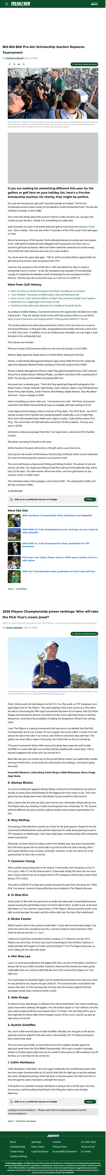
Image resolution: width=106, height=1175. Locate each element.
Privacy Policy (60, 1146)
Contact (57, 1142)
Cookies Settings (18, 1156)
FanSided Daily (17, 1146)
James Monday (14, 627)
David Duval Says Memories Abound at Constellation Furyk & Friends (46, 305)
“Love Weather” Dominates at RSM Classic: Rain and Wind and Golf (45, 294)
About (13, 1142)
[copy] (23, 64)
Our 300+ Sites (88, 1142)
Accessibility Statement (65, 1151)
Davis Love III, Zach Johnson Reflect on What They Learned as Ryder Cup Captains (53, 298)
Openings (36, 1142)
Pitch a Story (37, 1146)
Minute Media (16, 1163)
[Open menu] (6, 3)
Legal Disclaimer (39, 1151)
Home (10, 589)
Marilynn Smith (87, 226)
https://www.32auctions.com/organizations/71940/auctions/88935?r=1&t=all (47, 319)
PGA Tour (57, 704)
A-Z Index (86, 1151)
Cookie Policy (17, 1151)
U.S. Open (38, 932)
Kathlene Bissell (15, 58)
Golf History (21, 589)
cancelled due (60, 278)
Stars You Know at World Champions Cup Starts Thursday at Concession (48, 291)
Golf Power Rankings (26, 1121)
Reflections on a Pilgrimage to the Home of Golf (35, 302)
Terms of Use (88, 1146)
